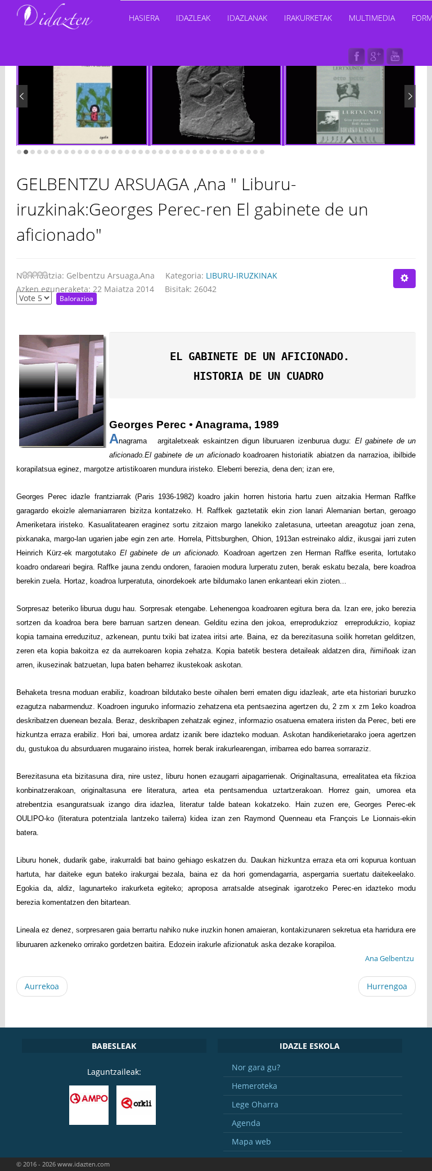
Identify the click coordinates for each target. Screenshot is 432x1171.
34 (242, 152)
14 (107, 152)
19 (140, 152)
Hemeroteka (254, 1085)
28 (201, 152)
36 (255, 152)
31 (221, 152)
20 (147, 152)
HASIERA (144, 17)
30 (215, 152)
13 (100, 152)
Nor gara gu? (256, 1067)
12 (93, 152)
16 (120, 152)
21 (154, 152)
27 (194, 152)
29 (208, 152)
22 (161, 152)
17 (127, 152)
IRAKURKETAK (308, 17)
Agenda (246, 1123)
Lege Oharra (255, 1104)
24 (174, 152)
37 (262, 152)
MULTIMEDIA (372, 17)
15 (113, 152)
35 (248, 152)
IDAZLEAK (193, 17)
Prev (22, 96)
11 (86, 152)
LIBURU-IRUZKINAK (241, 275)
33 (235, 152)
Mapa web (251, 1141)
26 (188, 152)
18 (134, 152)
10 (80, 152)
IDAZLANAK (247, 17)
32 (228, 152)
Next (410, 96)
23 (167, 152)
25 (181, 152)
